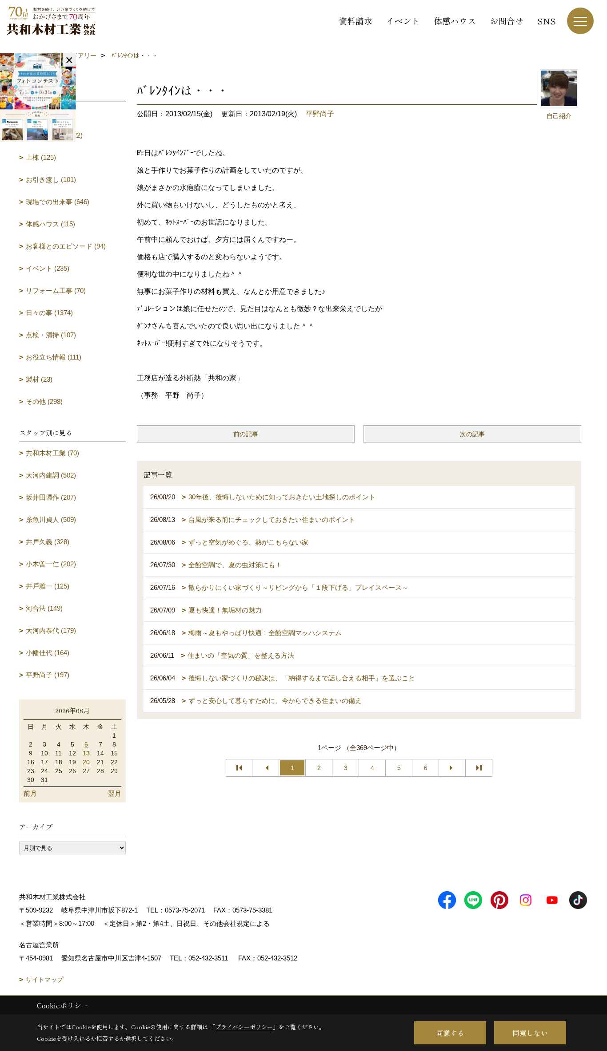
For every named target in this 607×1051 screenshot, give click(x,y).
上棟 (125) (41, 157)
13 (86, 753)
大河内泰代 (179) (51, 630)
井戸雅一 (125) (47, 586)
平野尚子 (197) (47, 675)
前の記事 (245, 434)
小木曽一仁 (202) (51, 564)
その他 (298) (44, 401)
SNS (546, 21)
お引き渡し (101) (51, 179)
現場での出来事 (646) (57, 201)
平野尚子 (320, 114)
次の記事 (472, 434)
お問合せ (506, 21)
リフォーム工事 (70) (56, 290)
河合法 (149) (44, 608)
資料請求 (355, 21)
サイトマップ (44, 979)
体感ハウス (455, 21)
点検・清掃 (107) (51, 335)
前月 (30, 793)
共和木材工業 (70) (52, 453)
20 (86, 762)
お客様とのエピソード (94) (66, 246)
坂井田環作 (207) (51, 497)
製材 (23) (39, 379)
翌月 (114, 793)
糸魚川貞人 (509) (51, 519)
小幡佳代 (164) (47, 652)
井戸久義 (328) (47, 541)
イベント (403, 21)
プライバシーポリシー (244, 1027)
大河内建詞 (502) (51, 475)
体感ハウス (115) (50, 224)
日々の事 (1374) (49, 312)
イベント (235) (47, 268)
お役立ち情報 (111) (53, 357)
